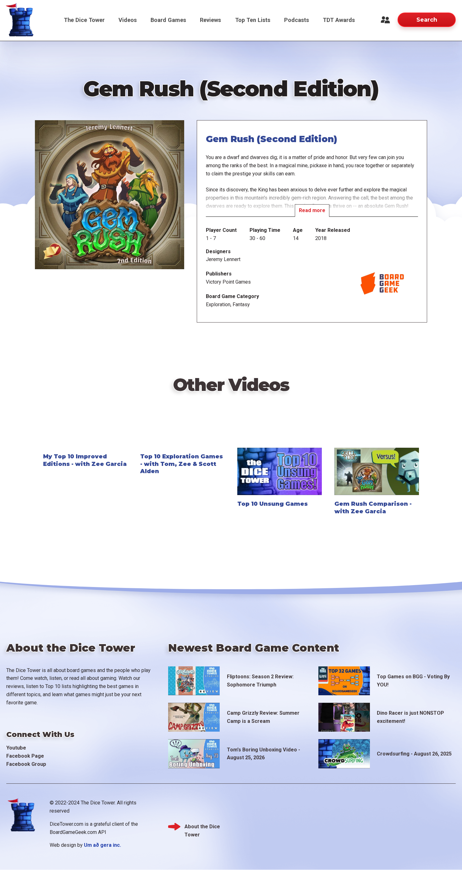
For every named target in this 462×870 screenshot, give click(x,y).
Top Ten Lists (252, 20)
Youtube (16, 748)
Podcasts (296, 20)
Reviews (210, 20)
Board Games (168, 20)
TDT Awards (339, 20)
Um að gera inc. (102, 845)
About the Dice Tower (202, 827)
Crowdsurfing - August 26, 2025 (414, 754)
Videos (127, 20)
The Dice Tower (84, 20)
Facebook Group (26, 764)
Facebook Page (25, 756)
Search (426, 19)
